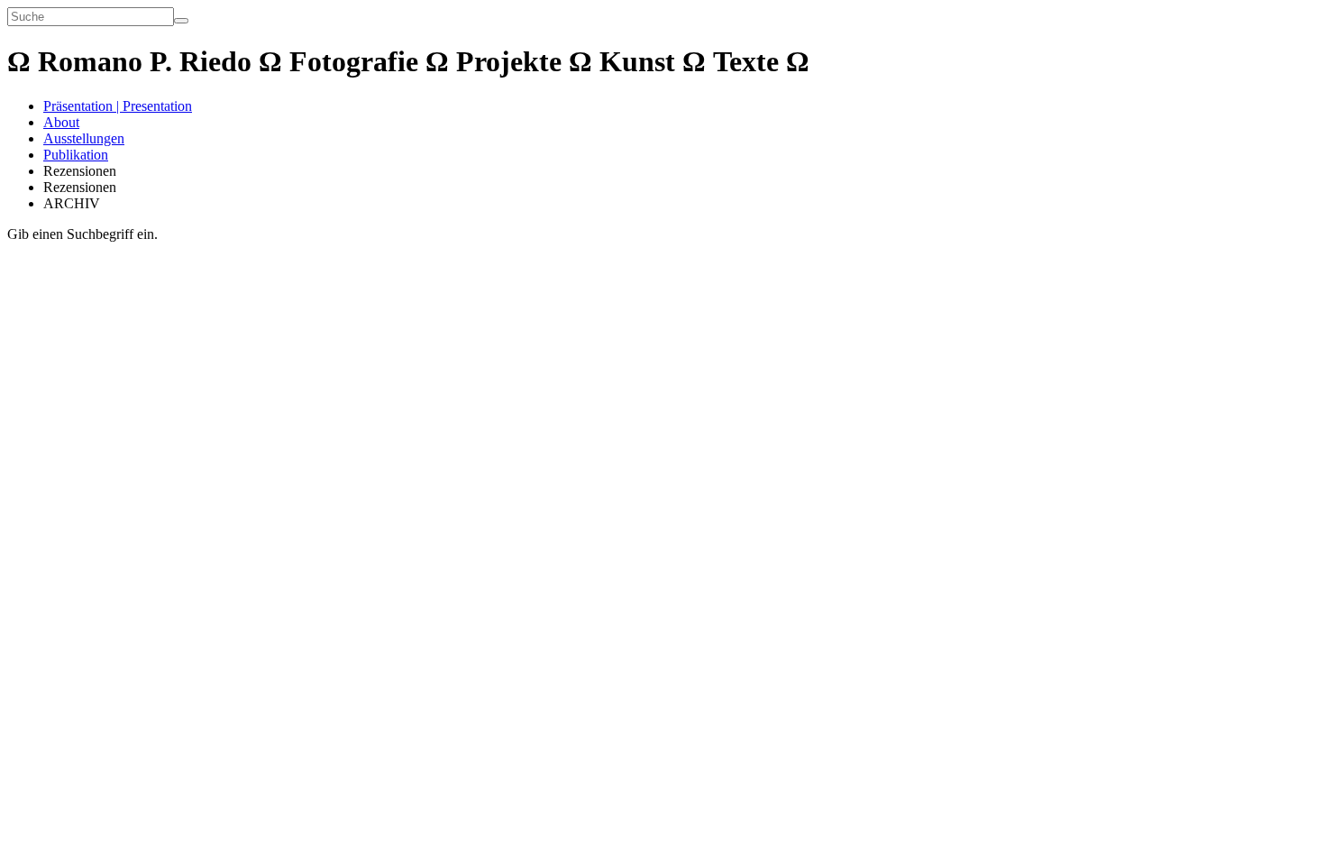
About (61, 122)
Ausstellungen (83, 138)
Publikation (75, 154)
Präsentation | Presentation (117, 106)
